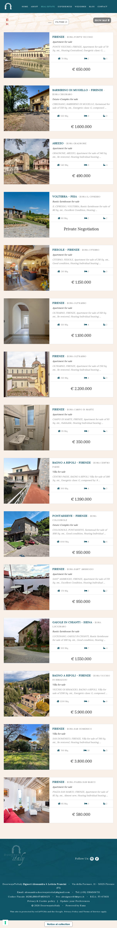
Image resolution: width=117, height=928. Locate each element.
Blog (92, 6)
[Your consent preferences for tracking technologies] (5, 923)
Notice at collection (58, 924)
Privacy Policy (71, 911)
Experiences (65, 6)
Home (25, 6)
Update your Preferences (75, 901)
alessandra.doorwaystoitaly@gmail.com (47, 892)
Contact (102, 6)
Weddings (80, 6)
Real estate (48, 6)
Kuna (83, 905)
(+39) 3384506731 (90, 892)
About (34, 6)
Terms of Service (92, 911)
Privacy (31, 901)
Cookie (43, 901)
